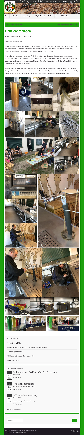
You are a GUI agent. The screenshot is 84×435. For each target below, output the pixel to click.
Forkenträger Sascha (15, 351)
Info (57, 16)
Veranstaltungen (26, 16)
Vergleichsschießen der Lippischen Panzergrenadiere (27, 347)
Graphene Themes (21, 432)
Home (6, 16)
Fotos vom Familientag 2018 (66, 24)
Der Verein (14, 16)
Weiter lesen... (17, 377)
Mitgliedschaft (40, 16)
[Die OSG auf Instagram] (71, 430)
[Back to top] (79, 430)
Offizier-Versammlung (25, 395)
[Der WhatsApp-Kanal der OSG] (74, 430)
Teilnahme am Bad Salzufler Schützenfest (35, 372)
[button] (18, 94)
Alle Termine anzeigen (14, 409)
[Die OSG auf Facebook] (68, 430)
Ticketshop (65, 16)
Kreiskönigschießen (24, 383)
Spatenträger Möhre (14, 343)
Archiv (50, 16)
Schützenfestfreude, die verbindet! (20, 356)
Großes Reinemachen (16, 24)
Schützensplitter (13, 360)
